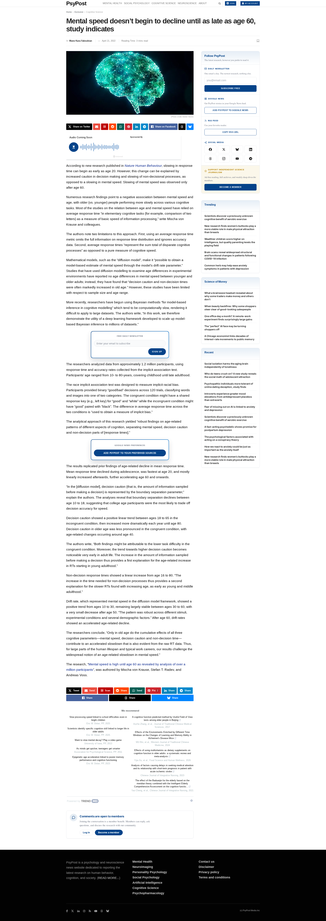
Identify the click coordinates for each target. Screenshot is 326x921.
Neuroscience (187, 3)
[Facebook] (210, 149)
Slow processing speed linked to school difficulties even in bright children (98, 718)
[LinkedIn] (250, 149)
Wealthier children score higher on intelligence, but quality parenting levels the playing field (229, 242)
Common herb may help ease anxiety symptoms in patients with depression (226, 267)
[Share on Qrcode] (104, 127)
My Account (251, 3)
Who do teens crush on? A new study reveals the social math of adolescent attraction (230, 375)
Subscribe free (230, 88)
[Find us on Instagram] (84, 911)
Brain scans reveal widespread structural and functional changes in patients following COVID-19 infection (230, 255)
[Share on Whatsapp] (120, 127)
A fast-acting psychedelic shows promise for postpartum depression (230, 428)
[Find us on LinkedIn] (78, 911)
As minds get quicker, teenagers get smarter (98, 748)
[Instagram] (224, 159)
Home (69, 12)
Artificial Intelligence (147, 882)
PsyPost (76, 3)
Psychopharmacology (148, 893)
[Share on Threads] (182, 127)
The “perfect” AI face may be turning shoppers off (225, 328)
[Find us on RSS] (90, 911)
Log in (86, 832)
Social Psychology (137, 3)
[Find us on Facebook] (67, 911)
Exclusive (79, 12)
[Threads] (210, 159)
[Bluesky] (237, 149)
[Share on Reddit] (112, 127)
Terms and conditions (214, 877)
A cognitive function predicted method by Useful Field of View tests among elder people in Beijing (162, 718)
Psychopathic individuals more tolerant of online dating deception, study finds (228, 385)
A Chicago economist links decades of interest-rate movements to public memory (229, 338)
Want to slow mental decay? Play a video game (98, 740)
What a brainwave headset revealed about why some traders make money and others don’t (229, 296)
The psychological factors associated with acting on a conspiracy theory (228, 438)
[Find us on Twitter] (72, 911)
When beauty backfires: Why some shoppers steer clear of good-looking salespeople (230, 308)
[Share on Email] (96, 127)
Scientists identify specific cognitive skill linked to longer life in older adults (98, 730)
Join (232, 3)
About (203, 3)
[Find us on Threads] (102, 911)
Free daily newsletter (130, 336)
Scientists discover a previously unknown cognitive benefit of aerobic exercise (228, 217)
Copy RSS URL (230, 132)
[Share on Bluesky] (190, 127)
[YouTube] (237, 159)
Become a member (109, 832)
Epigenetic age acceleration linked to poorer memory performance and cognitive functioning (98, 758)
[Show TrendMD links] (191, 800)
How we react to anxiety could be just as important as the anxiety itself (227, 448)
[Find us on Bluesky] (107, 911)
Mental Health (112, 3)
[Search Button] (220, 3)
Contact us (206, 861)
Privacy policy (209, 872)
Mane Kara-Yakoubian (80, 41)
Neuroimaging (142, 867)
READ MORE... (108, 878)
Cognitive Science (164, 3)
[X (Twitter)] (224, 149)
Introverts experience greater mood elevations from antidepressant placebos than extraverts (228, 397)
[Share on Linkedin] (136, 127)
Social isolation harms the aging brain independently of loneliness (226, 365)
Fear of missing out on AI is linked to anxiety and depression (229, 408)
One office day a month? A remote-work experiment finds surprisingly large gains (228, 318)
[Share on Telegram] (144, 127)
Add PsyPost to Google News (230, 110)
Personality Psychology (149, 872)
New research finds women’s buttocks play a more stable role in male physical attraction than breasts (230, 229)
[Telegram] (250, 159)
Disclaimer (206, 867)
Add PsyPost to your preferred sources (130, 452)
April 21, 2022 (108, 41)
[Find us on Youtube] (95, 911)
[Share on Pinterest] (128, 127)
